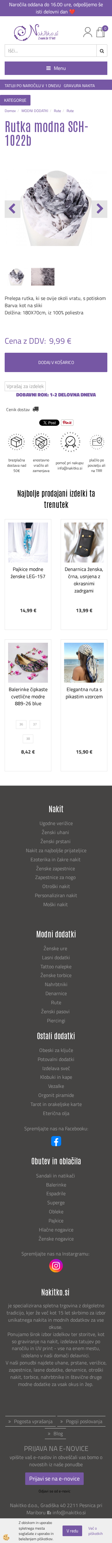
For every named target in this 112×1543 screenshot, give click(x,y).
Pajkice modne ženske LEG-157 (28, 572)
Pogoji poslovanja (84, 1421)
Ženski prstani (56, 841)
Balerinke (56, 1184)
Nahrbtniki (56, 984)
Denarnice (56, 993)
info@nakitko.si (69, 1512)
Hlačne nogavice (56, 1229)
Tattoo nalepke (56, 966)
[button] (99, 209)
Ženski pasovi (56, 1011)
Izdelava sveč (56, 1068)
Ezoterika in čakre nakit (56, 859)
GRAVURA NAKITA (79, 86)
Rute (57, 111)
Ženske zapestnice (56, 868)
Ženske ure (56, 948)
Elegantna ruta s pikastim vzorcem (84, 693)
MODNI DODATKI (34, 111)
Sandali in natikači (56, 1175)
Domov (10, 111)
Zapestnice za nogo (56, 877)
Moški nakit (56, 904)
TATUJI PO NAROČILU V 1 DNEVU (33, 86)
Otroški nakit (56, 886)
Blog (58, 1433)
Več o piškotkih (95, 1531)
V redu (72, 1530)
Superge (56, 1202)
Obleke (56, 1211)
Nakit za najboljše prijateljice (56, 850)
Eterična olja (56, 1113)
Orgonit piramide (56, 1095)
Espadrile (56, 1193)
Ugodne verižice (56, 823)
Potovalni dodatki (56, 1059)
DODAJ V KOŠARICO (56, 362)
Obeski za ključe (56, 1050)
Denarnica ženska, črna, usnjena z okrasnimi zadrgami (84, 579)
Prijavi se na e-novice (54, 1478)
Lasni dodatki (56, 957)
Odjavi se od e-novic (54, 1491)
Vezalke (56, 1086)
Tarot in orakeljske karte (56, 1104)
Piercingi (56, 1020)
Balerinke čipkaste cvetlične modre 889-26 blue (28, 696)
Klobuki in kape (56, 1077)
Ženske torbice (56, 975)
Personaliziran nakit (56, 895)
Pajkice (56, 1220)
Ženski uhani (56, 832)
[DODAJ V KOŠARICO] (28, 574)
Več (28, 559)
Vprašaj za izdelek (25, 386)
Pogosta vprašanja (33, 1421)
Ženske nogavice (56, 1238)
